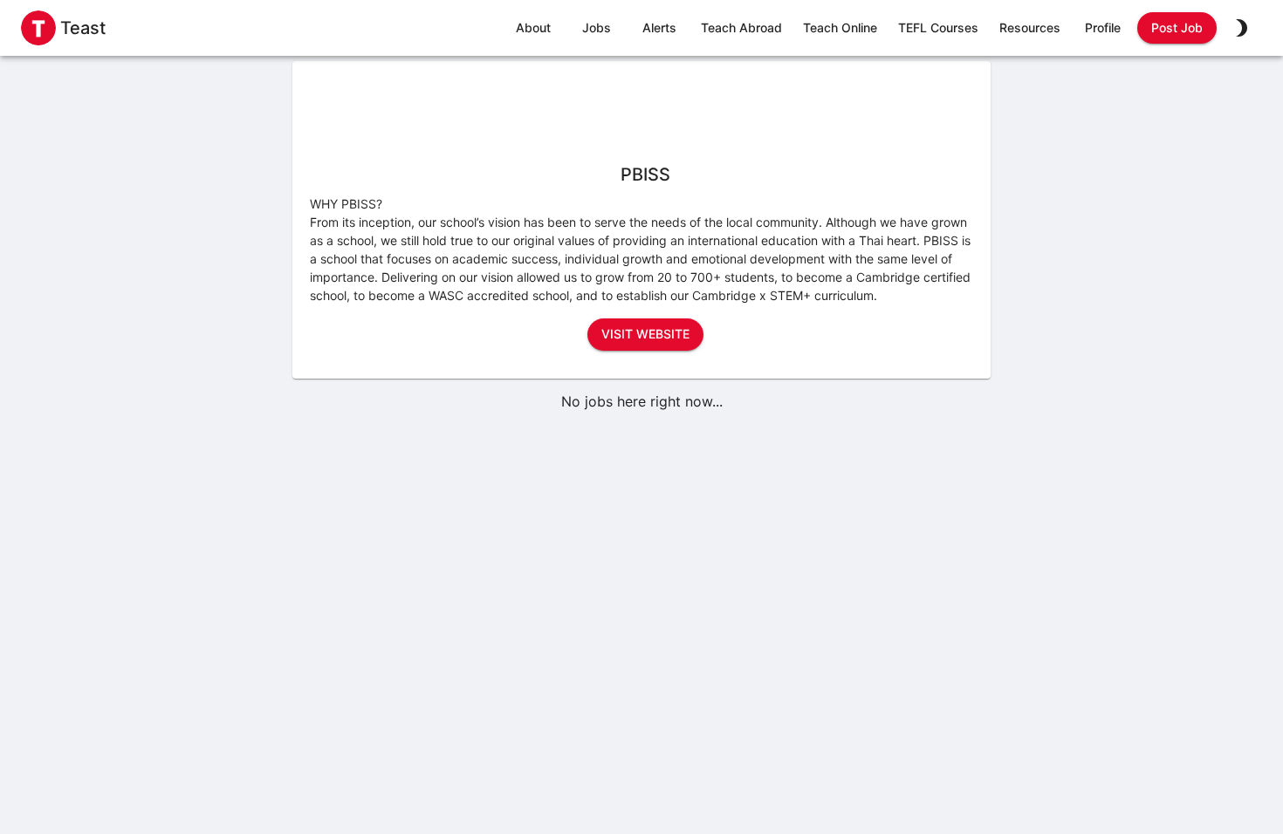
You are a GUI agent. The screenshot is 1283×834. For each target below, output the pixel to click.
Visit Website (645, 333)
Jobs (596, 27)
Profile (1103, 27)
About (533, 27)
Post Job (1177, 27)
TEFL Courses (938, 27)
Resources (1029, 27)
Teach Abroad (741, 27)
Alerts (659, 27)
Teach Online (840, 27)
